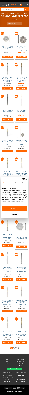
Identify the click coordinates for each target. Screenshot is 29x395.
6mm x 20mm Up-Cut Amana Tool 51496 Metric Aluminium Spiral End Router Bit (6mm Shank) (21, 270)
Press (7, 361)
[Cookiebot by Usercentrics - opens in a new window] (20, 179)
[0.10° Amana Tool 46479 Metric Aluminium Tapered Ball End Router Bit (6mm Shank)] (21, 322)
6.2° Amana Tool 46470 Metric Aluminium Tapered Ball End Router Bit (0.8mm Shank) (7, 302)
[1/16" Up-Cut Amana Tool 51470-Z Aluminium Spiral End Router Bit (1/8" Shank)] (21, 37)
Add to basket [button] (7, 56)
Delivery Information (20, 361)
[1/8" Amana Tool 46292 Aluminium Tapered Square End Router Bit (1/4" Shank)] (7, 225)
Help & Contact (20, 359)
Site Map (7, 379)
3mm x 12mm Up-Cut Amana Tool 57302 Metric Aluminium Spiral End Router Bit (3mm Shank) (7, 270)
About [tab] (23, 183)
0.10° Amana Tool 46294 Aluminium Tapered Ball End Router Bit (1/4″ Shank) (7, 173)
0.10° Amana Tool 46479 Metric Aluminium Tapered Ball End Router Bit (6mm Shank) (21, 333)
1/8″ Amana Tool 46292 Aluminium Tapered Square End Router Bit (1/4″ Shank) (7, 236)
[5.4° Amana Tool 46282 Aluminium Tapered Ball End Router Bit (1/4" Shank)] (7, 131)
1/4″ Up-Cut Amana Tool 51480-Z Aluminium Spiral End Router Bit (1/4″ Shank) (21, 79)
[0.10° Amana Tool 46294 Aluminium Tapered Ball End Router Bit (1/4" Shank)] (7, 162)
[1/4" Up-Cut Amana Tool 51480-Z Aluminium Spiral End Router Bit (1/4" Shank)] (21, 68)
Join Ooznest (7, 381)
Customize (13, 214)
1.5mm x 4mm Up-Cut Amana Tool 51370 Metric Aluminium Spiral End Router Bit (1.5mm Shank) (21, 237)
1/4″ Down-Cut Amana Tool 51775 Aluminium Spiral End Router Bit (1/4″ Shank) (7, 79)
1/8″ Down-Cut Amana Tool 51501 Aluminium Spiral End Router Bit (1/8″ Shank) (7, 111)
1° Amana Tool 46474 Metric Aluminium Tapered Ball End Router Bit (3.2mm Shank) (7, 333)
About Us (7, 359)
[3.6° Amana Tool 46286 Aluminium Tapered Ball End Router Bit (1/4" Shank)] (21, 162)
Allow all (14, 208)
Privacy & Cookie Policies (7, 377)
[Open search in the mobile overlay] (14, 9)
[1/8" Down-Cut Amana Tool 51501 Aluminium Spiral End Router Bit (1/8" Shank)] (7, 100)
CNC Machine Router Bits (19, 15)
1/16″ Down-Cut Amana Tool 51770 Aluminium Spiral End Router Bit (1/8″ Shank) (7, 48)
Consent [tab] (5, 183)
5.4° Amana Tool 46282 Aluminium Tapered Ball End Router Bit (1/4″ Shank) (7, 142)
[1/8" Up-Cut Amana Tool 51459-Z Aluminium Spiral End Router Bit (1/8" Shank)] (21, 100)
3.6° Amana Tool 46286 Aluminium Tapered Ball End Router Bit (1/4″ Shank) (21, 173)
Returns (21, 363)
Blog (7, 363)
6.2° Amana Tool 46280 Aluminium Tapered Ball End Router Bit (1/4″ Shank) (21, 142)
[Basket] (27, 4)
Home (3, 13)
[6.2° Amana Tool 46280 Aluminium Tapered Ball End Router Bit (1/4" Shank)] (21, 131)
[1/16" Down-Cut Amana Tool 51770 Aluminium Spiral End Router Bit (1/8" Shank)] (7, 37)
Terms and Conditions (7, 375)
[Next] (17, 348)
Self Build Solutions (13, 13)
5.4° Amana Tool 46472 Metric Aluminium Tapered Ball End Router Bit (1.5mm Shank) (21, 302)
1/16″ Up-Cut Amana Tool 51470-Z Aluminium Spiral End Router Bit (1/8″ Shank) (21, 48)
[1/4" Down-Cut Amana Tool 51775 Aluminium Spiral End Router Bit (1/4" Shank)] (7, 68)
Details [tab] (14, 183)
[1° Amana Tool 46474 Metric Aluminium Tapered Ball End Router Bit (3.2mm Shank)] (7, 322)
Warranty (21, 365)
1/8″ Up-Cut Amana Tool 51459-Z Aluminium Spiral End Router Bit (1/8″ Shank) (21, 111)
